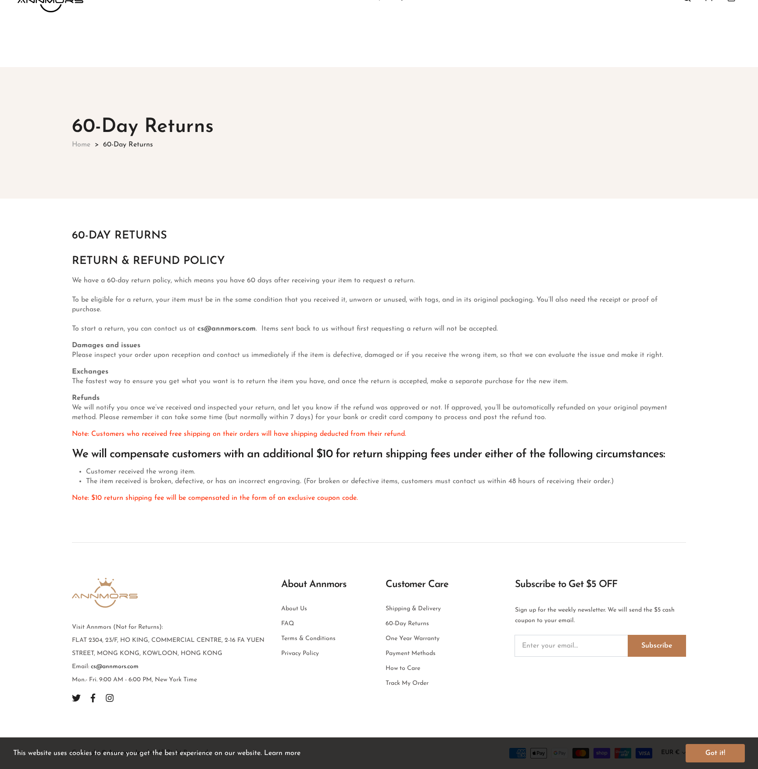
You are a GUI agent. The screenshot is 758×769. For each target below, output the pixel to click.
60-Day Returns (407, 623)
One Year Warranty (413, 638)
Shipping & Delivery (413, 608)
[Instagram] (109, 697)
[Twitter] (76, 697)
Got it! (715, 753)
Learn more (282, 753)
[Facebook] (93, 697)
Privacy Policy (300, 653)
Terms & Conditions (308, 638)
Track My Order (407, 683)
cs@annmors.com (115, 666)
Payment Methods (411, 653)
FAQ (287, 623)
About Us (294, 608)
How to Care (403, 668)
